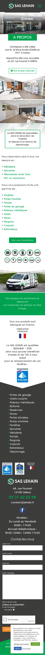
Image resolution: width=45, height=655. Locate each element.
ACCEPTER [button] (35, 644)
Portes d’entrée (17, 421)
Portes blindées (17, 417)
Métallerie (14, 432)
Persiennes (14, 410)
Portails (12, 436)
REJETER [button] (17, 648)
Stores (12, 413)
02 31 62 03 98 (22, 497)
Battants (13, 406)
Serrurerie (14, 428)
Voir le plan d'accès (24, 70)
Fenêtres (13, 425)
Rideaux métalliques (20, 402)
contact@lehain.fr (22, 502)
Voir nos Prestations (22, 240)
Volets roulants (17, 398)
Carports (13, 444)
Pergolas (13, 440)
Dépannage (16, 451)
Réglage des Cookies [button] (21, 644)
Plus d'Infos (26, 648)
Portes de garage (19, 394)
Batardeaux (15, 447)
